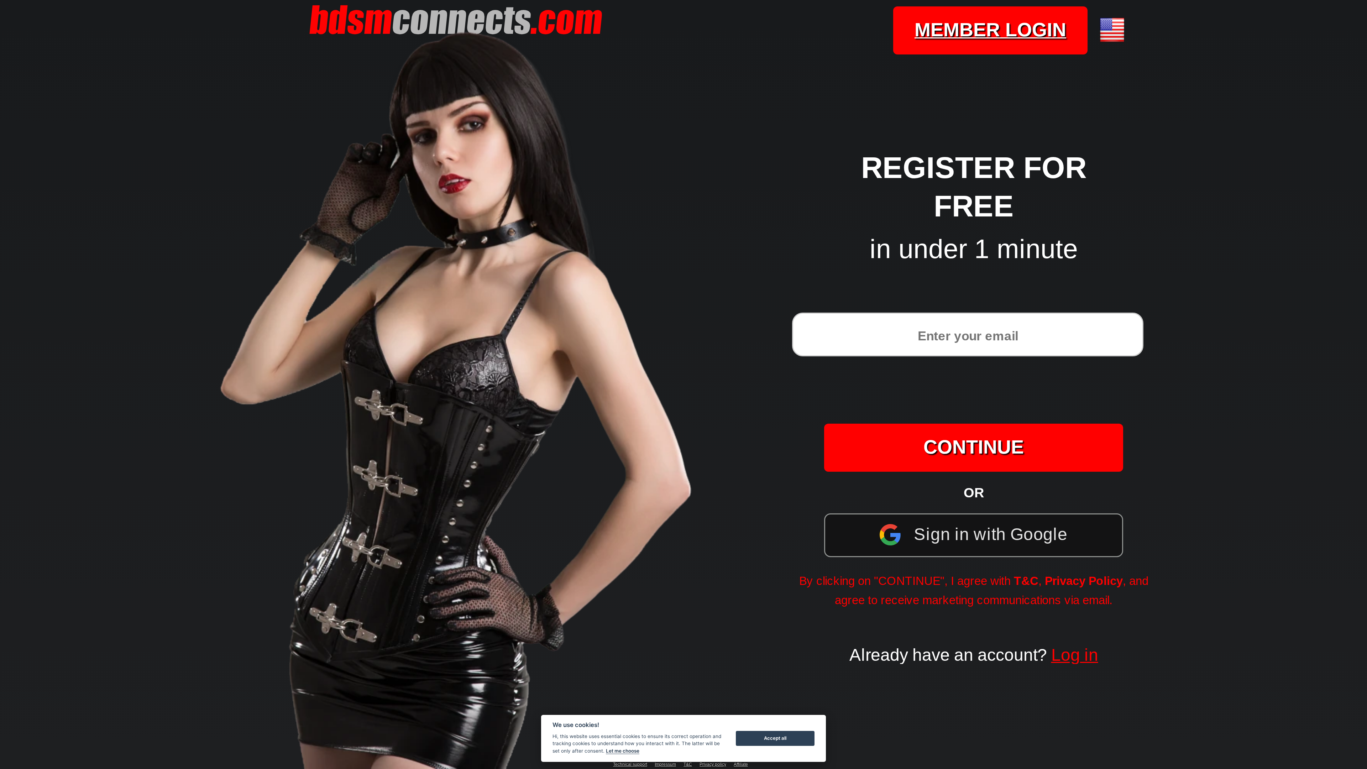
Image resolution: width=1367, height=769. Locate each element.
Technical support (630, 764)
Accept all (775, 738)
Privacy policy (713, 764)
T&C (1026, 580)
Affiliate (741, 764)
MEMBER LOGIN (990, 30)
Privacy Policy (1084, 580)
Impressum (665, 764)
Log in (1074, 655)
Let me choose (622, 751)
